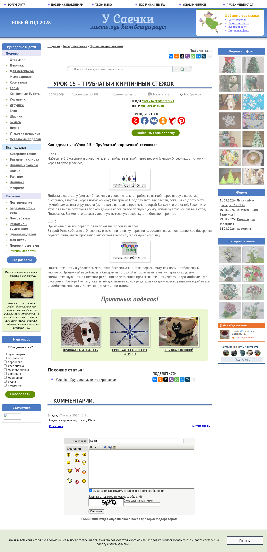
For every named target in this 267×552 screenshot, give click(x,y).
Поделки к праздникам (67, 4)
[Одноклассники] (176, 56)
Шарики (16, 116)
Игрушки (17, 105)
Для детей (18, 239)
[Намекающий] (84, 454)
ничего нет (14, 385)
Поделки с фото (238, 30)
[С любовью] (77, 481)
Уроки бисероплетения (106, 46)
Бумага (15, 122)
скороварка (15, 358)
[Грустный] (77, 454)
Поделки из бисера (152, 4)
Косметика (18, 82)
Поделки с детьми (24, 245)
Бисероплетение (23, 153)
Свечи (14, 88)
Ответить (56, 426)
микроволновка (18, 370)
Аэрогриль (244, 228)
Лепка (14, 127)
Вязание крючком (24, 165)
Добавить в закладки (242, 15)
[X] (182, 56)
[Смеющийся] (68, 462)
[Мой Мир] (198, 56)
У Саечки (128, 18)
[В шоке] (84, 462)
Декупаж (17, 65)
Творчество (103, 4)
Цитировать (201, 426)
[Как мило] (70, 470)
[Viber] (187, 56)
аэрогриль (14, 374)
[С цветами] (70, 481)
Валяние (16, 176)
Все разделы (22, 259)
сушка (11, 381)
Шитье (15, 170)
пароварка (14, 362)
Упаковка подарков (25, 133)
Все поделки (16, 147)
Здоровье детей (23, 234)
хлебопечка (15, 366)
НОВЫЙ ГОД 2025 (31, 22)
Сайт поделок (237, 19)
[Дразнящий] (84, 481)
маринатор (15, 377)
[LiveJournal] (204, 56)
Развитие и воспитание (19, 226)
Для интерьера (22, 71)
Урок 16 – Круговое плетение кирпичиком (86, 379)
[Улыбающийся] (69, 454)
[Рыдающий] (78, 461)
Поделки (13, 53)
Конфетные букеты (25, 93)
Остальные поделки (25, 139)
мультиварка (16, 354)
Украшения (18, 99)
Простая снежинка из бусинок (129, 352)
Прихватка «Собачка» (80, 350)
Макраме (17, 187)
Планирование (21, 202)
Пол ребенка (20, 218)
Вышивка (17, 182)
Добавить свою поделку (155, 132)
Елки (13, 110)
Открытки (17, 59)
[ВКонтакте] (171, 56)
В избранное (192, 94)
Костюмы (13, 196)
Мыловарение (21, 76)
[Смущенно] (84, 472)
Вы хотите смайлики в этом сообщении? (128, 491)
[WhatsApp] (193, 56)
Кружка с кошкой (179, 350)
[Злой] (77, 470)
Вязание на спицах (24, 159)
